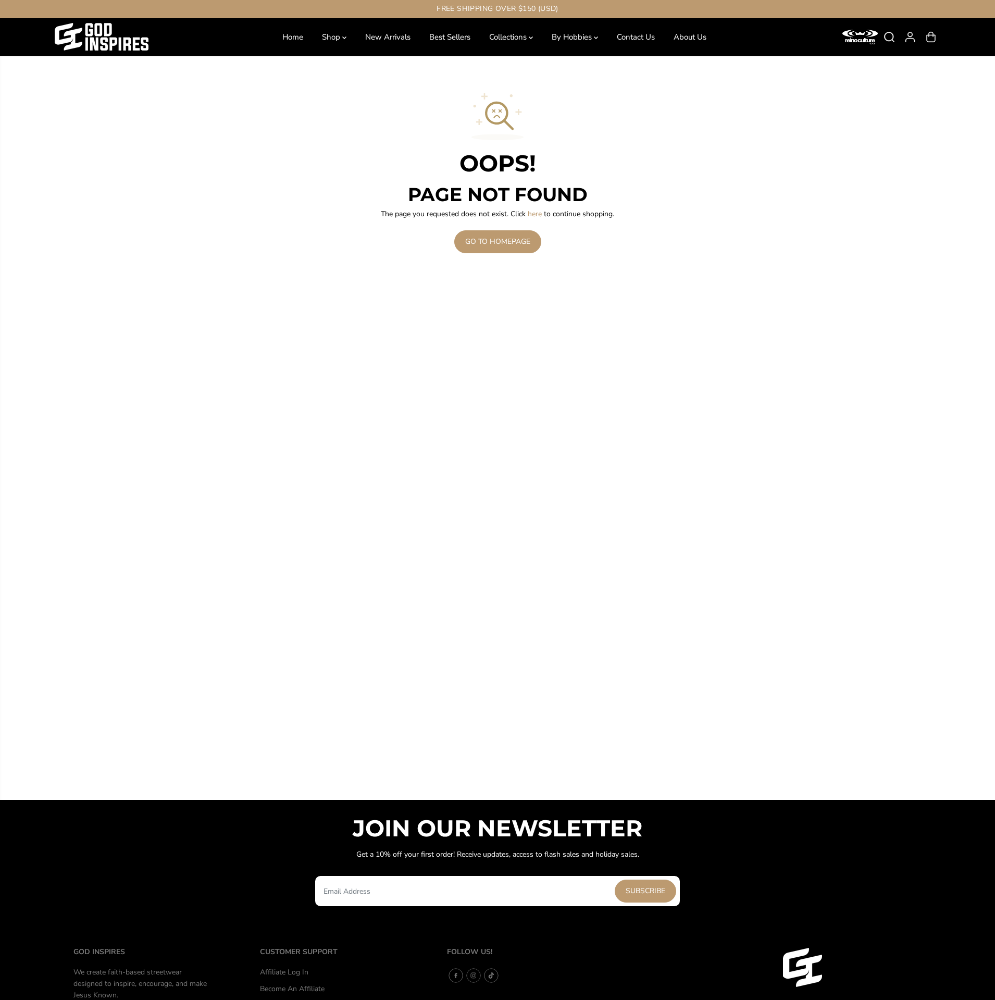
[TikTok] (491, 975)
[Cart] (931, 37)
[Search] (889, 37)
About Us (690, 37)
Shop (332, 37)
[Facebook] (456, 975)
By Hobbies (573, 37)
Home (292, 37)
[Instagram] (473, 975)
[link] (852, 967)
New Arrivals (388, 37)
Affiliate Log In (284, 972)
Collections (509, 37)
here (535, 214)
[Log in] (910, 37)
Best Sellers (449, 37)
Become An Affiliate (292, 989)
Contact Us (636, 37)
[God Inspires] (101, 36)
